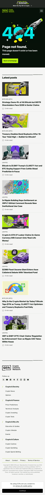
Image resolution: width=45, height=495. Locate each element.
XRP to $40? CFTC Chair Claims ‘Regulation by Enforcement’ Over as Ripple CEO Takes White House (22, 339)
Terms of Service (34, 460)
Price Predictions (11, 405)
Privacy (22, 460)
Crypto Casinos (10, 444)
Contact (15, 460)
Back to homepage (10, 61)
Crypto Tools (9, 417)
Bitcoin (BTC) (7, 99)
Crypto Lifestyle (11, 430)
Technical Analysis (12, 409)
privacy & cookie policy (24, 486)
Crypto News (10, 391)
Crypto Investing (11, 413)
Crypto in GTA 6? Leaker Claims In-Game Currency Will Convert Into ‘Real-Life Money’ (21, 238)
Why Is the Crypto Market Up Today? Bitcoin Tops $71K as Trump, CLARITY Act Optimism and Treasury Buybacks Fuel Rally (22, 304)
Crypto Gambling (11, 448)
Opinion (8, 395)
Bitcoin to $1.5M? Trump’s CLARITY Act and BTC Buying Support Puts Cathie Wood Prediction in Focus (22, 168)
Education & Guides (12, 426)
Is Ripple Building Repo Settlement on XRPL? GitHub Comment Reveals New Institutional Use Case (19, 203)
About (7, 460)
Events (7, 434)
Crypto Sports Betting (13, 452)
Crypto (5, 162)
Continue (22, 491)
